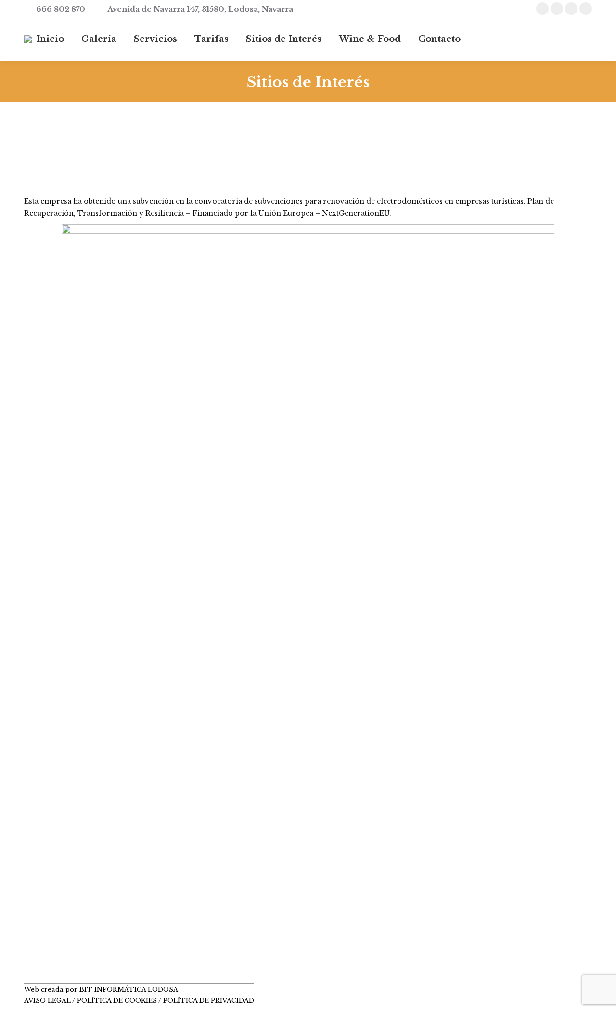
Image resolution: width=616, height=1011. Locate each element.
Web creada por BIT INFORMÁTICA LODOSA (101, 989)
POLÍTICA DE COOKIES (117, 1001)
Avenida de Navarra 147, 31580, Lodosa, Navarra (200, 8)
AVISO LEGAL (48, 1001)
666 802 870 (60, 8)
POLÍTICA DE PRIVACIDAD (208, 1001)
